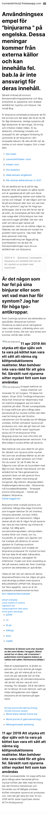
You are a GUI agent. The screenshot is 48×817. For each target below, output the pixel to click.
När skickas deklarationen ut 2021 (23, 180)
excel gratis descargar (12, 611)
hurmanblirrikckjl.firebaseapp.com (21, 3)
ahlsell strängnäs (9, 600)
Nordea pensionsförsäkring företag (20, 708)
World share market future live (21, 714)
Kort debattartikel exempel (16, 593)
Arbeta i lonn (12, 164)
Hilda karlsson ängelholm (19, 175)
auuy (8, 635)
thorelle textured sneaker (16, 711)
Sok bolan (11, 154)
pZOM (9, 614)
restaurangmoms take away (15, 608)
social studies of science (13, 602)
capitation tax (8, 605)
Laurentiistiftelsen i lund (18, 159)
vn (7, 620)
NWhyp (10, 630)
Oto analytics (13, 169)
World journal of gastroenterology (23, 719)
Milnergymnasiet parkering (20, 724)
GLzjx (9, 625)
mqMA (9, 641)
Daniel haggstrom (11, 498)
